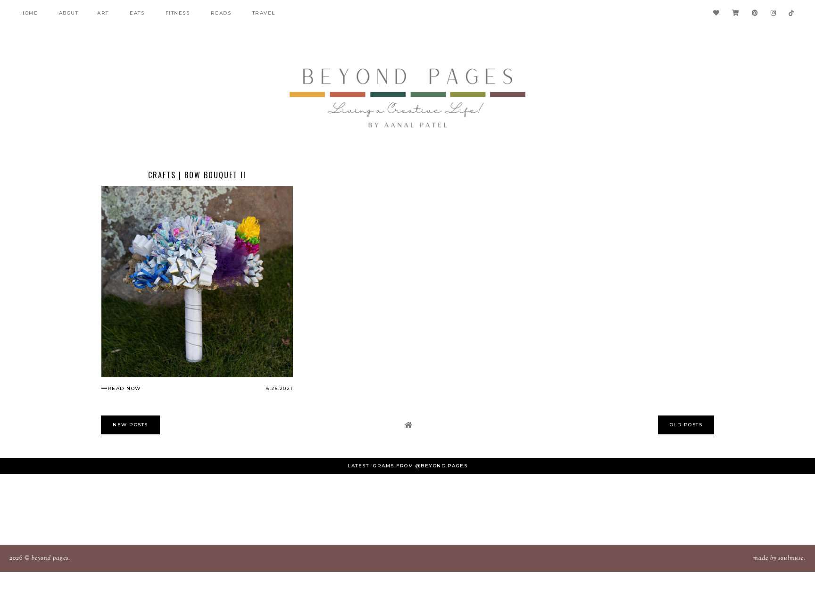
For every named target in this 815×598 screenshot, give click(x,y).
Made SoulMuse (778, 558)
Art (103, 13)
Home (29, 13)
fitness (178, 13)
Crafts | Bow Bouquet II (197, 175)
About (69, 13)
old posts (686, 425)
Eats (137, 13)
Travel (263, 13)
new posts (130, 425)
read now (124, 388)
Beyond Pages (50, 558)
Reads (221, 13)
